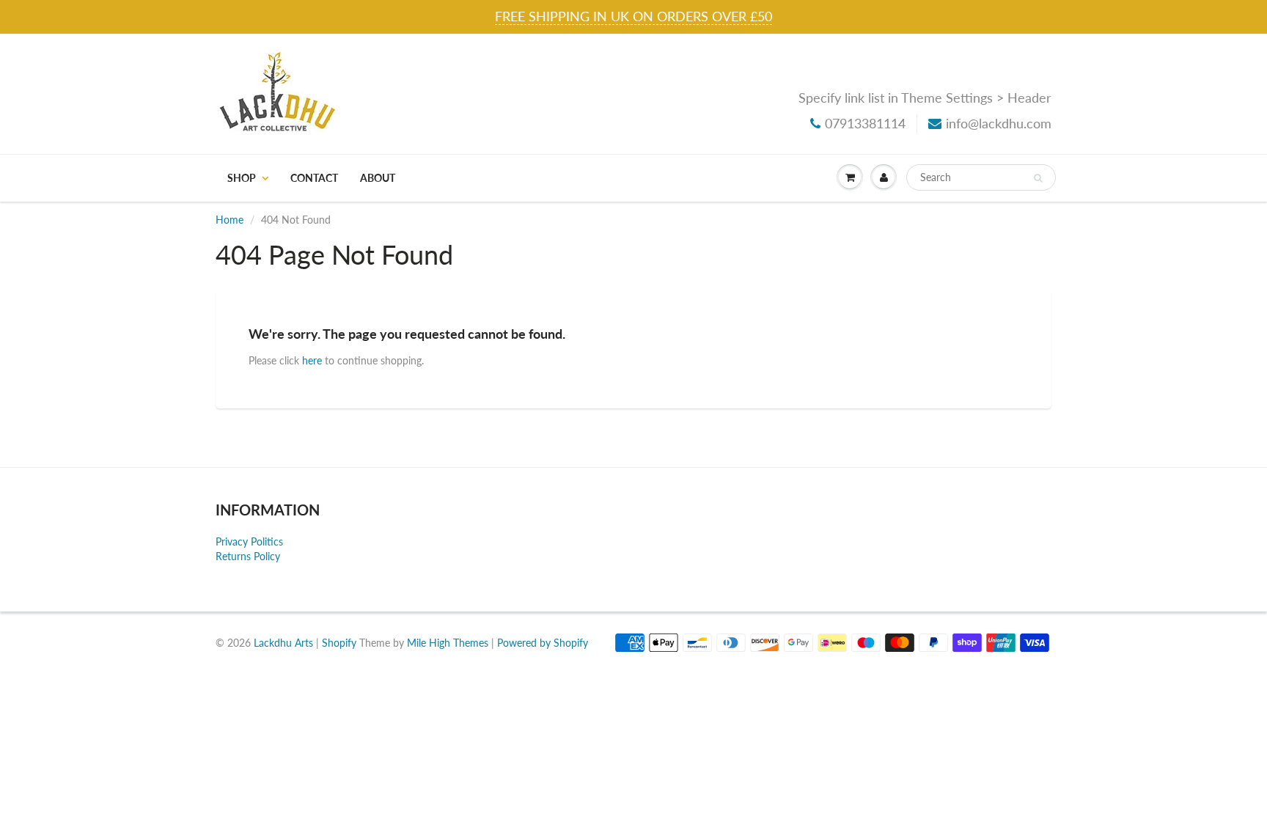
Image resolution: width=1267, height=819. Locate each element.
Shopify (339, 642)
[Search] (1038, 178)
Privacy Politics (249, 541)
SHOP (241, 178)
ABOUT (377, 178)
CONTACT (314, 178)
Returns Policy (248, 556)
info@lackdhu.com (998, 123)
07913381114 (865, 123)
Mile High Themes (447, 642)
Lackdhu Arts (283, 642)
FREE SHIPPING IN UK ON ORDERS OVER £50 (633, 16)
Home (229, 219)
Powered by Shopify (542, 642)
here (312, 360)
